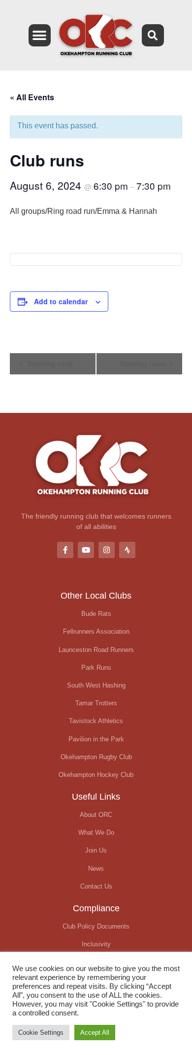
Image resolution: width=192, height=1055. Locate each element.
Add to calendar (61, 301)
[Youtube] (86, 550)
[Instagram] (106, 550)
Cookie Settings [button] (41, 1032)
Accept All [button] (94, 1032)
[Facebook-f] (65, 550)
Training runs (49, 363)
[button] (40, 35)
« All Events (32, 97)
